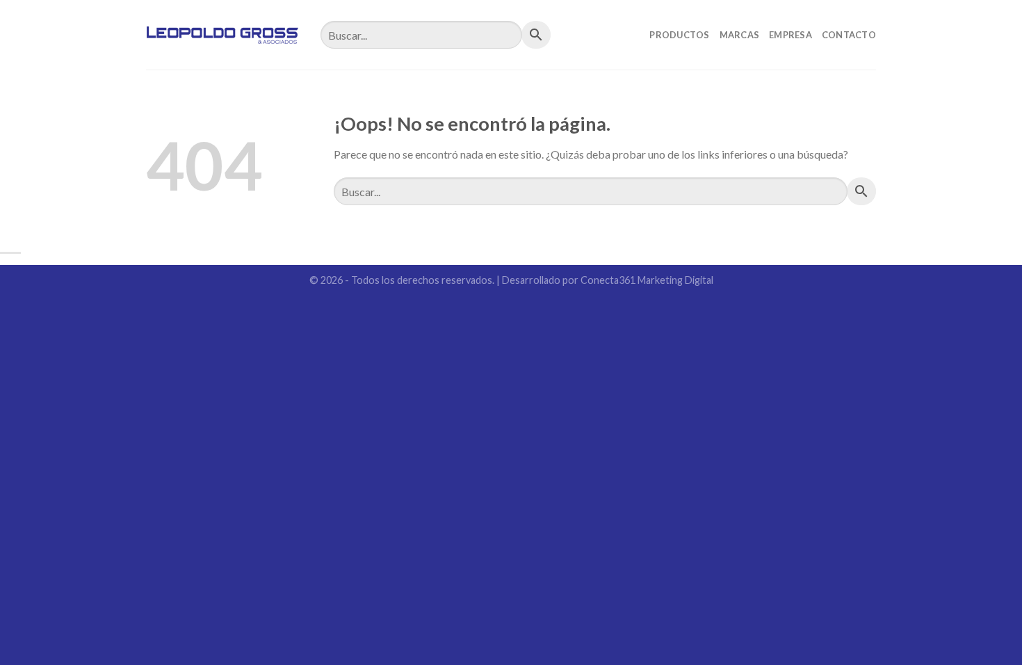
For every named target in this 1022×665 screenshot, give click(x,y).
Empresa (790, 34)
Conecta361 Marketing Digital (647, 280)
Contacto (849, 34)
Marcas (740, 34)
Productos (679, 34)
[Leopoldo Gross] (223, 35)
